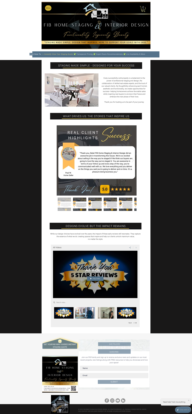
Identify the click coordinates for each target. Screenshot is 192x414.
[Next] (60, 341)
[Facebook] (107, 400)
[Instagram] (112, 400)
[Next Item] (132, 160)
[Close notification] (189, 401)
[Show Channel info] (135, 247)
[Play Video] (64, 313)
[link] (143, 9)
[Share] (130, 247)
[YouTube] (118, 400)
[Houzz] (123, 400)
